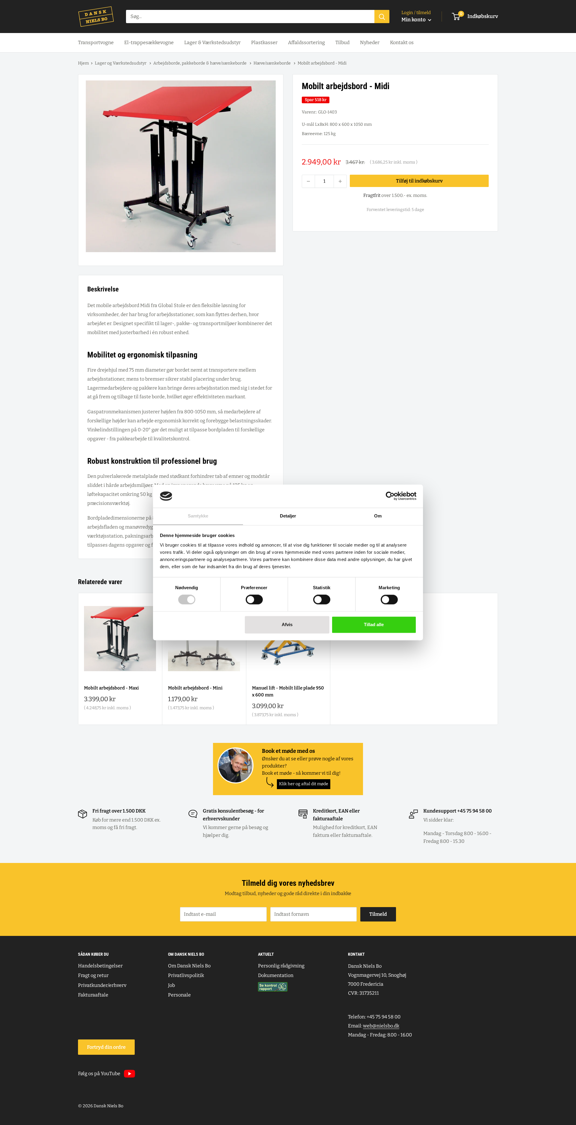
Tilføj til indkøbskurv (419, 181)
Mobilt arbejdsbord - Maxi (111, 688)
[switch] (254, 600)
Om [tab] (378, 515)
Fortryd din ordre (106, 1047)
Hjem (83, 63)
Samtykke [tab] (198, 515)
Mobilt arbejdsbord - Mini (195, 688)
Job (171, 985)
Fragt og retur (93, 975)
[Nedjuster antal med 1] (308, 181)
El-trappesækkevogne (149, 42)
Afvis (287, 624)
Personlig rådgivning (281, 966)
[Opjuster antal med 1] (340, 181)
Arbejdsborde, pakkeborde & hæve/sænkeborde (200, 63)
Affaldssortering (306, 42)
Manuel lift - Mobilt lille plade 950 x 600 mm (288, 691)
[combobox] (250, 16)
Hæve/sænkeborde (273, 63)
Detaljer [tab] (288, 515)
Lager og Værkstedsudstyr (121, 63)
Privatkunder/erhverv (102, 985)
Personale (179, 995)
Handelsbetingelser (100, 966)
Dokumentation (275, 975)
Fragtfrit (371, 195)
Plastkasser (264, 42)
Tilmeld (378, 914)
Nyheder (370, 42)
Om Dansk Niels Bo (189, 966)
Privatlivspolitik (186, 975)
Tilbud (342, 42)
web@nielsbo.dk (381, 1026)
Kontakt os (402, 42)
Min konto (414, 20)
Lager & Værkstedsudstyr (212, 42)
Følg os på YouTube (99, 1073)
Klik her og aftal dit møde (303, 783)
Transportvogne (96, 42)
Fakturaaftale (93, 995)
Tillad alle (374, 624)
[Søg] (381, 16)
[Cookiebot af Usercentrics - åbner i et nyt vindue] (390, 496)
